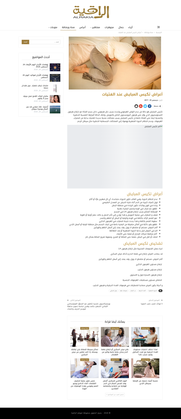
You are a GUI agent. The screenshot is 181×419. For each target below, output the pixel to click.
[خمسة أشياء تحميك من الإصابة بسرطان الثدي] (145, 368)
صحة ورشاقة (68, 27)
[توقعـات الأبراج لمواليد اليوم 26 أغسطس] (55, 78)
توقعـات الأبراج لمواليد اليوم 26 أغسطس (35, 76)
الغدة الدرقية (142, 290)
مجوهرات (109, 27)
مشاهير (96, 27)
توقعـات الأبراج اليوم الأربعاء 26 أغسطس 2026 (35, 65)
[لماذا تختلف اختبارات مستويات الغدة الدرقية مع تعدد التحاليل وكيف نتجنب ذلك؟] (145, 337)
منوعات (53, 27)
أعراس (82, 27)
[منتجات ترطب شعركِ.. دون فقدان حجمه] (55, 88)
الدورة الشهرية (152, 290)
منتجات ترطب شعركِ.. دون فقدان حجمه (35, 87)
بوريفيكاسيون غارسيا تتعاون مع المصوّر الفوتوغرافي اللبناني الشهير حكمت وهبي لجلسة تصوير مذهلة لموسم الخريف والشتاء (88, 306)
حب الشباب (133, 290)
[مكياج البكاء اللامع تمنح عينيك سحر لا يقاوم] (55, 99)
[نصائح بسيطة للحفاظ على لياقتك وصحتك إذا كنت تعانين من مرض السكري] (84, 337)
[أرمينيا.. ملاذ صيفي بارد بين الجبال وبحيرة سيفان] (55, 110)
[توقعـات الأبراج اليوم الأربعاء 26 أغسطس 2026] (55, 67)
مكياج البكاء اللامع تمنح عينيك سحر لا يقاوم (35, 97)
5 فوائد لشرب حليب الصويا (152, 303)
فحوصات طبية (123, 290)
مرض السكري (113, 290)
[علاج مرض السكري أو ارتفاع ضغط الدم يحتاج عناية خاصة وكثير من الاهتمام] (115, 337)
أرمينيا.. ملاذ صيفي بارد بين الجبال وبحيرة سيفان (37, 108)
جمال (121, 27)
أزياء (130, 27)
